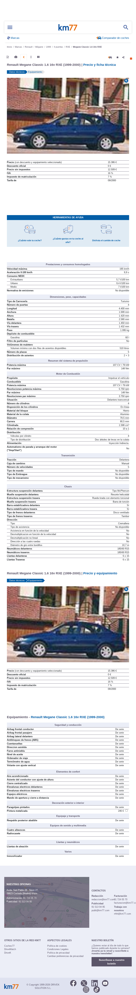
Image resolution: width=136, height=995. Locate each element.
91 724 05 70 (29, 898)
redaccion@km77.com (103, 899)
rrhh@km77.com (122, 913)
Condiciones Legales (58, 949)
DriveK (7, 952)
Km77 (68, 27)
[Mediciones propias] (31, 57)
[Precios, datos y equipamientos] (23, 57)
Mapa (34, 893)
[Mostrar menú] (10, 27)
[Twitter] (84, 983)
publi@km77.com (100, 910)
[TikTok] (97, 989)
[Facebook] (73, 983)
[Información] (8, 57)
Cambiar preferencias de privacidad (65, 956)
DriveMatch (10, 949)
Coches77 (9, 946)
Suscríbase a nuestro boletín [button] (111, 961)
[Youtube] (105, 983)
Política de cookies (57, 946)
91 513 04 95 (25, 901)
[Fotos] (16, 57)
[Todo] (38, 57)
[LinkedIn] (94, 983)
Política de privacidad (58, 952)
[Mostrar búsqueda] (126, 27)
